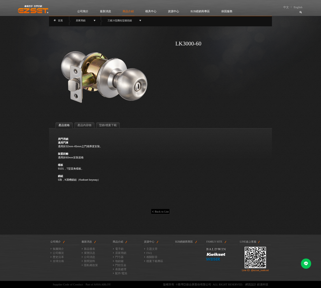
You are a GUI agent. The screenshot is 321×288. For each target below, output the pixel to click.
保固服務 (226, 11)
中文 (286, 7)
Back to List (162, 211)
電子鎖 (119, 248)
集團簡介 (58, 248)
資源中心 (173, 11)
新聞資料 (89, 261)
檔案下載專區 (154, 261)
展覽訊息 (89, 252)
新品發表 (89, 248)
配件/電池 (121, 273)
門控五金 (120, 265)
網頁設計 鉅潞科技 (256, 284)
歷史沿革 (58, 257)
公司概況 (58, 252)
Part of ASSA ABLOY (98, 284)
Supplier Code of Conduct (68, 284)
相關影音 (152, 257)
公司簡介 (82, 11)
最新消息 (105, 11)
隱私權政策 (91, 265)
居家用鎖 (120, 252)
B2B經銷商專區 (200, 11)
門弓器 (119, 257)
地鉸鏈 (119, 261)
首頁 (60, 20)
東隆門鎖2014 (33, 9)
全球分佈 (58, 261)
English (298, 7)
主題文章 (152, 248)
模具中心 (150, 11)
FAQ (149, 252)
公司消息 (89, 257)
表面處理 (120, 269)
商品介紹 (128, 11)
